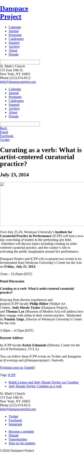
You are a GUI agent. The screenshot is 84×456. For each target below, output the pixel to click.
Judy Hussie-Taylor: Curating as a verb (35, 386)
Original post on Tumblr (17, 367)
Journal (14, 31)
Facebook (6, 136)
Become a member (21, 431)
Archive (14, 46)
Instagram (15, 424)
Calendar (15, 27)
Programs (15, 35)
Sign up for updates (22, 443)
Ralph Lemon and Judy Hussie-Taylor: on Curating (43, 382)
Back (3, 128)
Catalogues (16, 39)
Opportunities (18, 439)
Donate (14, 54)
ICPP (12, 375)
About (13, 50)
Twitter (5, 140)
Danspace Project (14, 12)
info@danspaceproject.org (18, 82)
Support (14, 42)
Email (4, 132)
